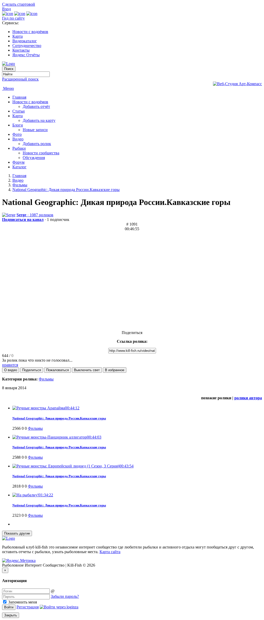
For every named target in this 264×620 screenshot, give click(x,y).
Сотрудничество (26, 45)
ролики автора (248, 398)
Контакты (21, 50)
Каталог (19, 167)
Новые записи (35, 130)
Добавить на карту (39, 120)
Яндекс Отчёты (26, 55)
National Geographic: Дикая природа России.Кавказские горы (66, 189)
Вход (6, 9)
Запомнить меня (22, 602)
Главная (19, 97)
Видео (17, 139)
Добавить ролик (37, 143)
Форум (18, 162)
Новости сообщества (41, 153)
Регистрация (27, 607)
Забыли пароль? (65, 596)
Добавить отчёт (36, 106)
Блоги (17, 125)
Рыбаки (19, 148)
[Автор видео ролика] (8, 215)
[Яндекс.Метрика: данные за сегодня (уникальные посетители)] (19, 560)
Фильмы (19, 185)
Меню (8, 88)
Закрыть (10, 615)
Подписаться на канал (23, 219)
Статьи (18, 111)
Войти (8, 607)
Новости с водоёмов (30, 31)
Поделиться (132, 332)
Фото (17, 134)
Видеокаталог (24, 41)
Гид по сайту (13, 18)
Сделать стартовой (18, 4)
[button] (10, 370)
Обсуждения (34, 157)
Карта (17, 36)
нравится (10, 365)
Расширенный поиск (20, 79)
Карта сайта (110, 552)
